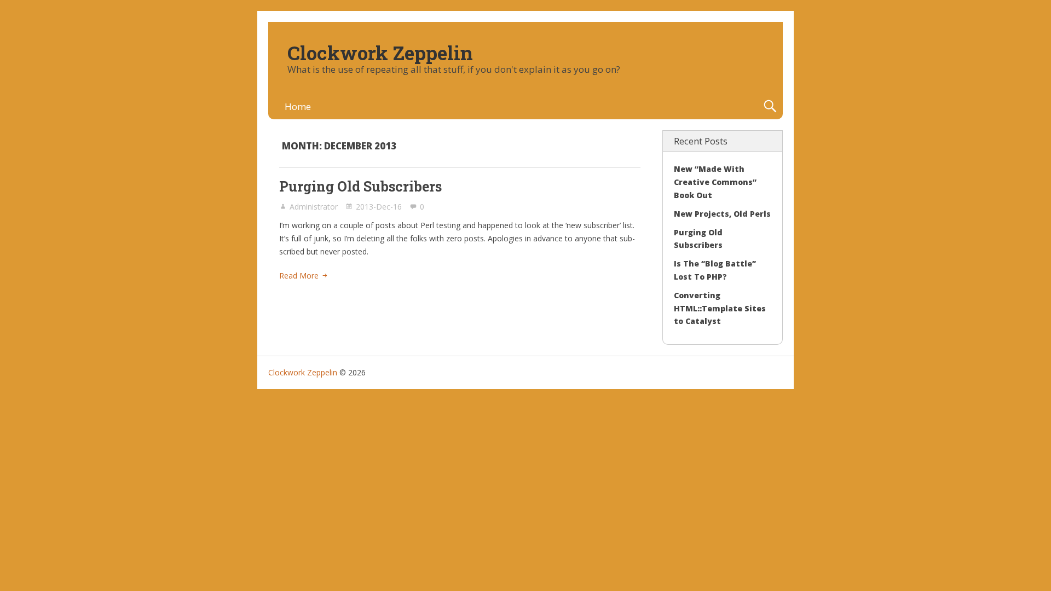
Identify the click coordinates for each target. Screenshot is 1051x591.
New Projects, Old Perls (722, 213)
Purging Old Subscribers (360, 186)
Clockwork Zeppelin (380, 52)
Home (298, 106)
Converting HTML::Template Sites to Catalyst (720, 308)
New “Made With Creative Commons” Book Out (715, 182)
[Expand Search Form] (770, 106)
